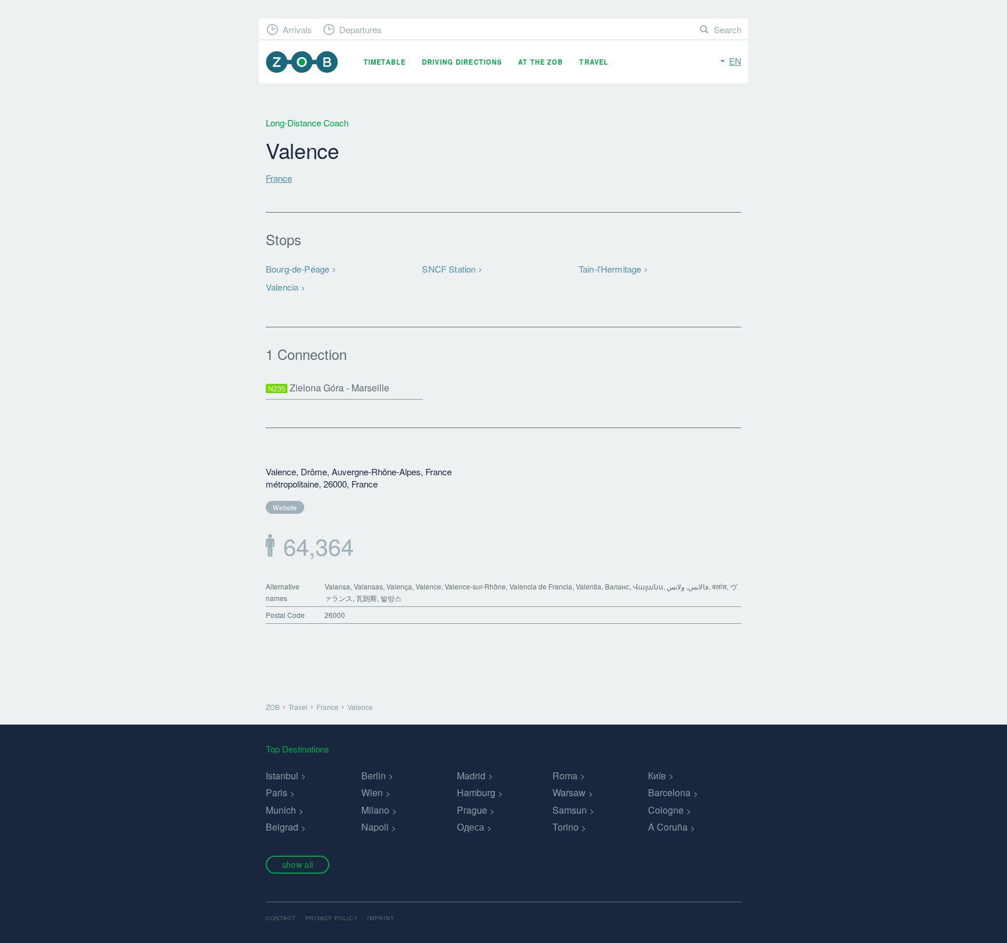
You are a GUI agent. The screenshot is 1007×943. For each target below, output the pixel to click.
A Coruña (668, 826)
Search (727, 29)
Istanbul (282, 775)
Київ (657, 775)
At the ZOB (540, 61)
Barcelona (669, 792)
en (735, 61)
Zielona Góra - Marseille (329, 387)
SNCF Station (449, 269)
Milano (375, 810)
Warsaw (569, 792)
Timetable (385, 61)
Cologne (666, 810)
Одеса (470, 826)
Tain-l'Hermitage (610, 269)
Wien (372, 792)
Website (285, 507)
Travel (593, 61)
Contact (281, 918)
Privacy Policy (331, 918)
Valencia (282, 287)
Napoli (375, 826)
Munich (281, 810)
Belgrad (282, 826)
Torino (565, 826)
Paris (276, 792)
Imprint (381, 918)
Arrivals (297, 29)
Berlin (373, 775)
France (279, 178)
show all (297, 864)
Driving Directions (462, 61)
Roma (565, 775)
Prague (472, 810)
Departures (360, 29)
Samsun (569, 810)
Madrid (471, 775)
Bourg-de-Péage (297, 269)
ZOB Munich (302, 62)
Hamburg (476, 792)
